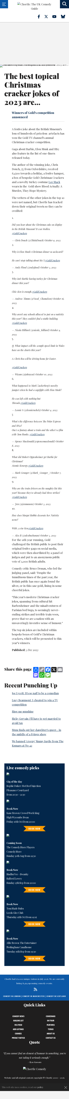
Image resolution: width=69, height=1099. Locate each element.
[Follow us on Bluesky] (65, 16)
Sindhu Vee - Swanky (17, 874)
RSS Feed (18, 1024)
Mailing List (18, 1020)
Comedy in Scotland (56, 996)
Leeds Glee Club (15, 912)
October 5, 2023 (48, 267)
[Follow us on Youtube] (56, 16)
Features (51, 1024)
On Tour (50, 1020)
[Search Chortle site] (64, 4)
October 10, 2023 (44, 374)
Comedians (50, 1016)
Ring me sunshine (22, 711)
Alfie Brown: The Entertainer (22, 943)
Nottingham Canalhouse (19, 947)
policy (40, 1087)
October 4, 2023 (49, 410)
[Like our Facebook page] (41, 16)
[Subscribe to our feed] (34, 989)
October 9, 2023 (53, 240)
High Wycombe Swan (18, 817)
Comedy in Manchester (33, 996)
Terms (51, 1029)
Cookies (18, 1033)
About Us (51, 1033)
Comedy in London (12, 996)
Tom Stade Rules (15, 908)
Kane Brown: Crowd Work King (23, 813)
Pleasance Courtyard (18, 790)
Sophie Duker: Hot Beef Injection (24, 786)
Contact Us (51, 1037)
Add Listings (18, 1029)
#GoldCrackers (19, 233)
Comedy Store (14, 851)
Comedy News (18, 1016)
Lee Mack (54, 182)
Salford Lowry (14, 878)
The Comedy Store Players (20, 847)
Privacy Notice (18, 1037)
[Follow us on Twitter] (48, 16)
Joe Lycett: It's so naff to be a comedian (35, 693)
